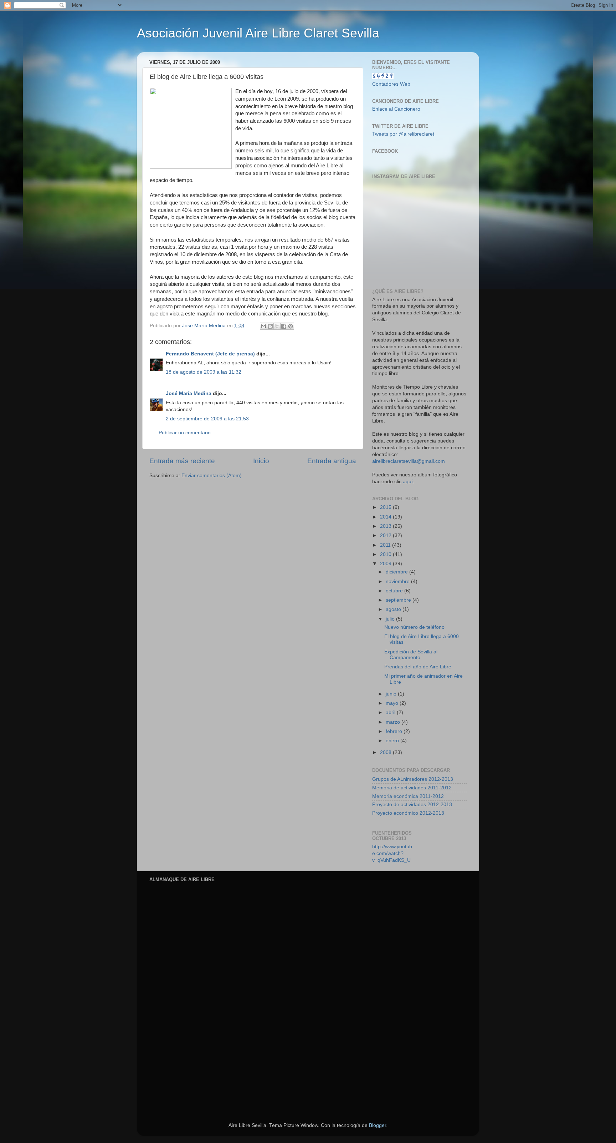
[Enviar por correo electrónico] (263, 326)
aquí (408, 481)
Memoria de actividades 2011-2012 (412, 787)
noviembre (398, 581)
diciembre (397, 572)
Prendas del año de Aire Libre (417, 666)
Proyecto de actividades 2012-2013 (412, 804)
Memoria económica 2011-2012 (408, 796)
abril (391, 712)
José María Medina (188, 393)
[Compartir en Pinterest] (290, 326)
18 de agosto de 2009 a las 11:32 (203, 372)
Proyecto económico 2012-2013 (408, 813)
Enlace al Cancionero (396, 109)
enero (393, 740)
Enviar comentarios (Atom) (211, 475)
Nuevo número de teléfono (414, 627)
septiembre (399, 600)
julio (391, 619)
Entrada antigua (331, 461)
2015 (386, 507)
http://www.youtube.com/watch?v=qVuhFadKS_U (392, 853)
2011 (386, 545)
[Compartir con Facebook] (283, 326)
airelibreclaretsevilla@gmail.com (408, 461)
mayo (393, 703)
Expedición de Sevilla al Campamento (410, 654)
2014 (386, 517)
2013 (386, 526)
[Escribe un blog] (270, 326)
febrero (395, 731)
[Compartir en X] (277, 326)
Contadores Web (391, 84)
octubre (395, 590)
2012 (386, 535)
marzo (393, 722)
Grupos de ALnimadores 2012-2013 (412, 779)
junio (392, 694)
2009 (386, 563)
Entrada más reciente (182, 461)
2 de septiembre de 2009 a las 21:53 (207, 418)
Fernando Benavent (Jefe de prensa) (210, 353)
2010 (386, 554)
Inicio (261, 461)
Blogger (377, 1125)
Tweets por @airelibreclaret (403, 134)
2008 (386, 752)
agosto (394, 609)
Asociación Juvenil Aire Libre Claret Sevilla (258, 33)
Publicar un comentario (185, 432)
